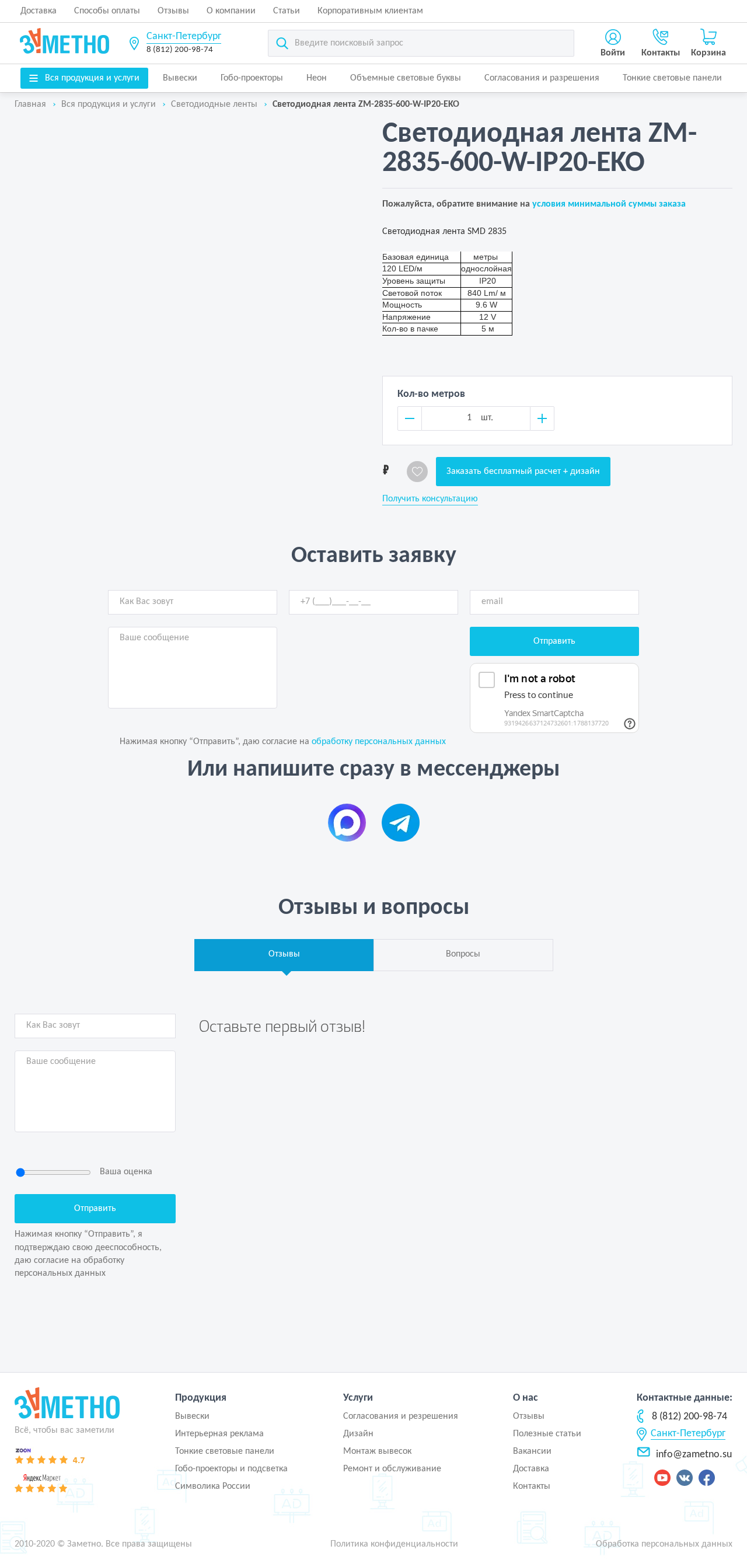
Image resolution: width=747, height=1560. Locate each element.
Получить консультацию (430, 499)
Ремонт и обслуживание (392, 1469)
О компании (231, 11)
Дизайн (358, 1434)
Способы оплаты (107, 11)
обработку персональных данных (379, 741)
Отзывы (173, 11)
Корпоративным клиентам (370, 11)
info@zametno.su (694, 1454)
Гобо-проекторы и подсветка (231, 1469)
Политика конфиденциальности (394, 1544)
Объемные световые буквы (405, 78)
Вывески (180, 78)
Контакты (531, 1486)
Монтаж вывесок (377, 1451)
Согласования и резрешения (400, 1416)
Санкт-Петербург (183, 36)
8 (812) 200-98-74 (179, 50)
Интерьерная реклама (219, 1434)
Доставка (38, 11)
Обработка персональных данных (664, 1544)
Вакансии (532, 1451)
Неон (316, 78)
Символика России (212, 1486)
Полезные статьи (547, 1434)
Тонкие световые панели (672, 78)
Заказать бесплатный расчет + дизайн (523, 471)
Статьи (286, 11)
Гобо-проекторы (252, 78)
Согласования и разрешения (541, 78)
